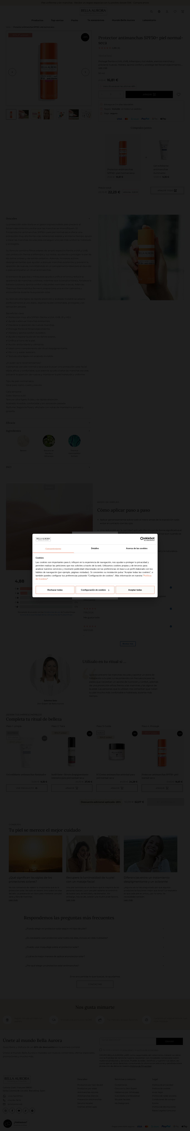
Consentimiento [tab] (53, 548)
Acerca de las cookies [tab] (136, 548)
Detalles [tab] (95, 548)
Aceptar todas (135, 590)
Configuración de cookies (93, 590)
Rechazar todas (55, 590)
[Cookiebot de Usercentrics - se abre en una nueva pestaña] (142, 539)
